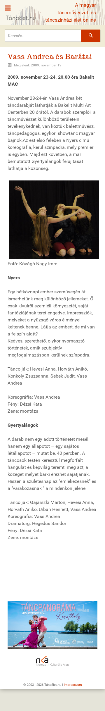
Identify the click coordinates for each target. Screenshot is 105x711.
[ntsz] (52, 625)
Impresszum (73, 685)
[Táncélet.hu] (18, 10)
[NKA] (52, 661)
